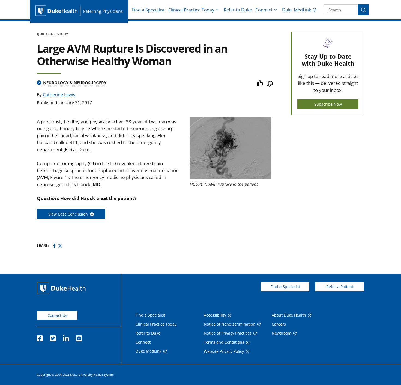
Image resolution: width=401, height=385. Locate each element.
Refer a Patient (339, 286)
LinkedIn (65, 336)
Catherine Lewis (59, 95)
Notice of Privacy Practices (228, 333)
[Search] (363, 9)
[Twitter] (60, 246)
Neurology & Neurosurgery (74, 82)
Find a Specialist (148, 10)
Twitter (52, 336)
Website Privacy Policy (224, 351)
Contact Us (57, 315)
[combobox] (341, 9)
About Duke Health (289, 315)
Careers (279, 324)
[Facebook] (54, 246)
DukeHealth (61, 288)
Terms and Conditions (224, 342)
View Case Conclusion (69, 214)
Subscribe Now (328, 104)
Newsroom (281, 333)
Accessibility (215, 315)
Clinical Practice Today (191, 10)
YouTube (78, 336)
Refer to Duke (238, 10)
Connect (264, 10)
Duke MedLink (296, 10)
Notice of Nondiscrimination (229, 324)
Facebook (39, 336)
